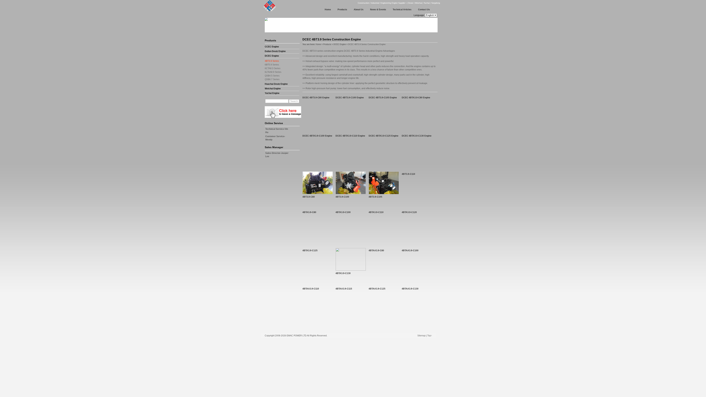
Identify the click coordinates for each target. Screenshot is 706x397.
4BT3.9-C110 (408, 174)
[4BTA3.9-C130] (351, 270)
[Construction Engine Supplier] (268, 11)
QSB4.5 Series (272, 75)
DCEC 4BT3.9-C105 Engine (383, 97)
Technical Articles (402, 9)
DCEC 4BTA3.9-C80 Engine (416, 97)
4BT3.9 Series (272, 61)
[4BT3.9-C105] (384, 193)
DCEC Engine (272, 56)
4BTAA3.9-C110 (310, 288)
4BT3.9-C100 (342, 197)
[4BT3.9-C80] (317, 193)
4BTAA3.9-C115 (344, 288)
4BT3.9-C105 (375, 197)
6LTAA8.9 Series (273, 72)
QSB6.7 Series (272, 79)
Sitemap (421, 335)
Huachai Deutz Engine (276, 84)
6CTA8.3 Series (272, 68)
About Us (358, 9)
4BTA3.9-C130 (343, 273)
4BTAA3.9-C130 (410, 288)
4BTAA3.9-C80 (376, 250)
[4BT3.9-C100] (351, 193)
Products (342, 9)
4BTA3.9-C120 (409, 212)
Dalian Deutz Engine (275, 51)
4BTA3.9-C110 (376, 212)
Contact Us (424, 9)
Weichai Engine (273, 88)
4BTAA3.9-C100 (410, 250)
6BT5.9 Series (272, 64)
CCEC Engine (272, 46)
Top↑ (429, 335)
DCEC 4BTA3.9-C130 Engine (417, 136)
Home (328, 9)
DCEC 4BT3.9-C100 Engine (350, 97)
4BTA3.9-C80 (309, 212)
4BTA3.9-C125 (310, 250)
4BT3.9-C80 (308, 197)
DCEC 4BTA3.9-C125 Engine (383, 136)
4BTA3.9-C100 (343, 212)
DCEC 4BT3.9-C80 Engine (315, 97)
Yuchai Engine (272, 93)
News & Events (378, 9)
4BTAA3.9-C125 (377, 288)
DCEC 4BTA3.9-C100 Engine (317, 136)
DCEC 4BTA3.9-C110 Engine (350, 136)
